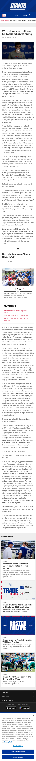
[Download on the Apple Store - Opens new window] (10, 708)
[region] (18, 737)
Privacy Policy (8, 742)
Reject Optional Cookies (18, 751)
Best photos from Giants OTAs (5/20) (16, 255)
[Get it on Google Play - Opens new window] (24, 709)
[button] (18, 50)
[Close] (33, 715)
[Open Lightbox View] (18, 283)
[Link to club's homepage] (4, 14)
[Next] (23, 288)
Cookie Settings (18, 746)
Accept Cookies (18, 757)
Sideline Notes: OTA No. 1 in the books (16, 315)
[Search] (29, 15)
